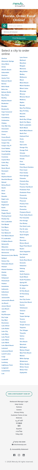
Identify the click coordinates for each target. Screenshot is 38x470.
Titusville (23, 333)
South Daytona (24, 274)
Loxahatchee (6, 371)
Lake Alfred (5, 326)
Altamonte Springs (8, 61)
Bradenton (5, 103)
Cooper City (5, 143)
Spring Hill (23, 282)
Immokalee (5, 286)
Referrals (19, 418)
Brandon (4, 106)
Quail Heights (24, 235)
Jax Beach (5, 303)
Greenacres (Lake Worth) (10, 255)
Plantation (23, 209)
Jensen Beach (6, 306)
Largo (3, 357)
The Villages (24, 330)
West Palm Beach (25, 353)
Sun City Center (25, 299)
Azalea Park (6, 78)
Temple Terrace (25, 325)
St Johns (22, 288)
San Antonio (24, 254)
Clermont (5, 131)
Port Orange (24, 220)
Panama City (24, 184)
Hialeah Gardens (7, 269)
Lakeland (5, 348)
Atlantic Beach (6, 70)
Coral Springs (6, 151)
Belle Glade (5, 86)
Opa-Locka (23, 145)
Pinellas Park (24, 204)
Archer (4, 67)
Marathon (23, 63)
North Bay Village (25, 119)
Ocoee (22, 142)
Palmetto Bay (24, 181)
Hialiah (4, 272)
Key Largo (5, 317)
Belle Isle (5, 89)
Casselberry (5, 117)
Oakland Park (24, 136)
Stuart (22, 296)
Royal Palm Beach (26, 246)
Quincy (22, 237)
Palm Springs (24, 175)
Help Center (19, 404)
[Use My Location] (4, 26)
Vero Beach (23, 341)
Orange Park (24, 150)
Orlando (22, 153)
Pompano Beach (25, 212)
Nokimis (22, 116)
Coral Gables (6, 148)
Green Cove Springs (8, 250)
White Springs (24, 358)
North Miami (24, 128)
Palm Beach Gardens (27, 167)
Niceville (22, 114)
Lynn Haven (23, 57)
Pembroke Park (25, 190)
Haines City (5, 261)
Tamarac (22, 311)
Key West (5, 320)
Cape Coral (5, 115)
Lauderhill (5, 359)
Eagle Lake (5, 199)
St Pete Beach (24, 291)
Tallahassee (24, 308)
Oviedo (22, 159)
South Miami (24, 277)
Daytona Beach (7, 176)
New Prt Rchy (24, 111)
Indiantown (5, 292)
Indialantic (5, 289)
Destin (4, 188)
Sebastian (23, 266)
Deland (4, 182)
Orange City (24, 147)
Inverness (5, 295)
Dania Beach (6, 168)
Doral (3, 191)
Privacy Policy (19, 412)
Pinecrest (23, 201)
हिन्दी (19, 426)
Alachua (4, 58)
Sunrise (22, 305)
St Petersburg (24, 294)
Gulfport (4, 258)
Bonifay (4, 98)
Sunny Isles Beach (26, 302)
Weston (22, 356)
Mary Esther (24, 71)
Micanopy (23, 91)
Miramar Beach (25, 97)
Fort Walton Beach (8, 236)
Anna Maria (5, 64)
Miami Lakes (24, 88)
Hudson (4, 283)
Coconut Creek (6, 140)
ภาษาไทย (19, 431)
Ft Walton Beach (7, 241)
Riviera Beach (24, 243)
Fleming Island (6, 216)
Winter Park (24, 370)
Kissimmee (5, 323)
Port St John (24, 229)
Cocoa (4, 134)
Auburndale (5, 72)
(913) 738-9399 (19, 442)
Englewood (5, 205)
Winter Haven (24, 367)
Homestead (5, 281)
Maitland (23, 60)
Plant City (23, 206)
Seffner (22, 271)
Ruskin (22, 249)
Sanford (22, 257)
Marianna (23, 69)
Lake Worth (5, 342)
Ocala (22, 139)
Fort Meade (5, 224)
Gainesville (5, 244)
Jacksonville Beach (8, 300)
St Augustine (24, 285)
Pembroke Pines (25, 192)
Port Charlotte (24, 218)
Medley (22, 74)
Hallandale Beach (7, 264)
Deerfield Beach (7, 179)
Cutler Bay (5, 162)
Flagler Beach (6, 213)
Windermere (24, 361)
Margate (22, 66)
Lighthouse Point (7, 365)
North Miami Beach (26, 130)
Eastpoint (5, 202)
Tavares (22, 319)
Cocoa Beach (6, 137)
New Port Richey (25, 108)
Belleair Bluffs (6, 92)
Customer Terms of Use (19, 415)
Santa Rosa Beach (26, 260)
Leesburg (5, 362)
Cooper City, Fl (6, 146)
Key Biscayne (6, 314)
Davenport (5, 171)
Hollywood (5, 278)
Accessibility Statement (20, 449)
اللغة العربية (19, 420)
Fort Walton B (6, 233)
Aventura (4, 75)
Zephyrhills (23, 372)
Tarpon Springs (25, 316)
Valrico (22, 336)
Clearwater (5, 129)
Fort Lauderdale (7, 221)
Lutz (3, 373)
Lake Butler (5, 328)
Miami (22, 80)
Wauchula (23, 344)
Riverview (23, 240)
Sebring (22, 268)
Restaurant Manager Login (19, 401)
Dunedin (4, 196)
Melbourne (23, 77)
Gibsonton (5, 247)
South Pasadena (25, 280)
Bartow (4, 84)
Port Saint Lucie (25, 226)
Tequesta (23, 327)
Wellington (23, 347)
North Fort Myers (25, 122)
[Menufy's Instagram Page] (19, 455)
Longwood (5, 368)
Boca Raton (5, 95)
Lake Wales (5, 340)
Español (19, 429)
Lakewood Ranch (7, 351)
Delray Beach (6, 185)
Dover (3, 193)
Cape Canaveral (7, 112)
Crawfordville (6, 154)
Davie (3, 174)
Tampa (22, 313)
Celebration (5, 120)
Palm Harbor (24, 173)
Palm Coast (23, 170)
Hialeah (4, 267)
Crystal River (6, 160)
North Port (23, 133)
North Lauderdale (25, 125)
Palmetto (23, 178)
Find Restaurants (19, 38)
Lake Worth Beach (8, 345)
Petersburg (23, 198)
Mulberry (23, 99)
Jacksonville (6, 297)
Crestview (5, 157)
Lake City (5, 331)
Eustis (3, 207)
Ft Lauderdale (6, 238)
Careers (19, 410)
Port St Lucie (24, 232)
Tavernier (23, 322)
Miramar (22, 94)
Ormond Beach (25, 156)
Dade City (5, 165)
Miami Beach (24, 83)
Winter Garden (24, 364)
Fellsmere (5, 210)
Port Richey (23, 223)
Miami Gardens (25, 85)
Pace (21, 161)
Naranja (22, 105)
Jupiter (4, 312)
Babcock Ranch (7, 81)
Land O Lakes (6, 354)
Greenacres (5, 252)
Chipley (4, 123)
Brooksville (5, 109)
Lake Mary (5, 334)
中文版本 (19, 423)
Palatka (22, 164)
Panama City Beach (26, 187)
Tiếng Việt (19, 434)
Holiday (4, 275)
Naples (22, 102)
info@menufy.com (19, 444)
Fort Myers (5, 227)
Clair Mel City (6, 126)
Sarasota (23, 263)
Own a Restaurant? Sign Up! (19, 394)
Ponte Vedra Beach (26, 215)
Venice (22, 339)
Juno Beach (5, 309)
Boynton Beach (7, 100)
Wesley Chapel (24, 350)
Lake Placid (5, 337)
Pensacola (23, 195)
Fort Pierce (5, 230)
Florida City (5, 219)
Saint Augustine (25, 251)
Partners (19, 407)
